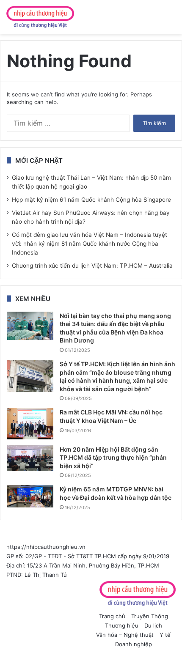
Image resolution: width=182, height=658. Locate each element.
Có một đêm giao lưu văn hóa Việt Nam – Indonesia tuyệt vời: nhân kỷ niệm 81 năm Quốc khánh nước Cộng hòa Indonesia (89, 243)
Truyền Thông (149, 616)
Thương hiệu (121, 625)
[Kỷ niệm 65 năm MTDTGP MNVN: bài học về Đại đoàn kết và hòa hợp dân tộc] (30, 496)
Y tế (165, 634)
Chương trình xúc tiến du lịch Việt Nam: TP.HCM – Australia (92, 265)
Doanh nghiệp (133, 644)
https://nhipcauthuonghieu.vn (45, 546)
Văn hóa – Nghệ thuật (125, 634)
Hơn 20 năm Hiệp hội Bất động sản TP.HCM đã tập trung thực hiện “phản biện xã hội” (113, 457)
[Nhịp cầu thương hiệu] (40, 17)
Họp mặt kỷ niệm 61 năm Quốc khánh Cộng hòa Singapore (91, 199)
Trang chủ (112, 616)
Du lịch (153, 625)
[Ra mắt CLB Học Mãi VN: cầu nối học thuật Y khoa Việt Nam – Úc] (30, 423)
